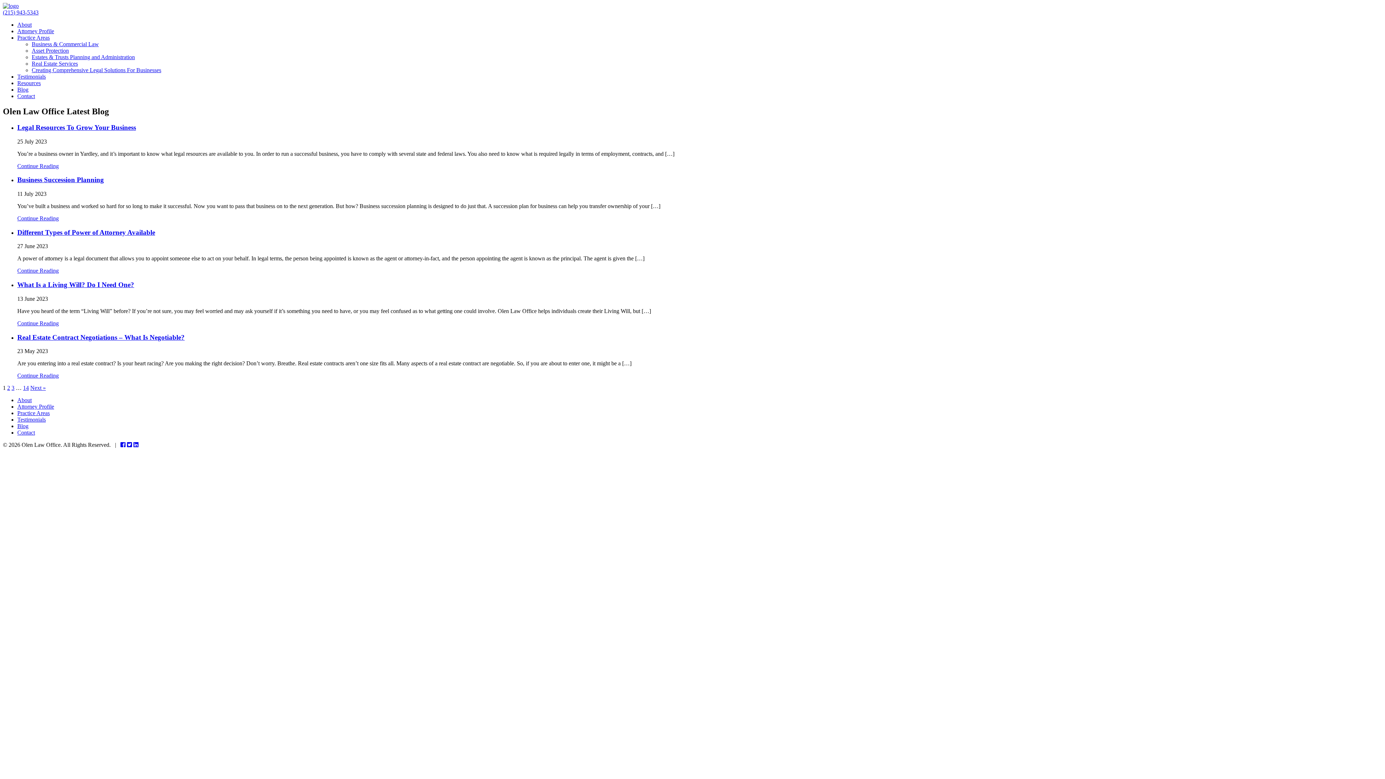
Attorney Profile (35, 31)
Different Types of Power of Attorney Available (86, 232)
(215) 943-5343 (21, 12)
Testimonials (31, 77)
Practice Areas (33, 38)
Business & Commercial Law (65, 44)
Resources (29, 83)
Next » (38, 388)
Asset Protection (50, 51)
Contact (26, 96)
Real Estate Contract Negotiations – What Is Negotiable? (101, 337)
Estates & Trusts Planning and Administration (83, 57)
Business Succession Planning (60, 180)
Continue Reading (38, 166)
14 (26, 388)
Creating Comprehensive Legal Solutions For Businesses (96, 70)
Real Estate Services (55, 64)
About (24, 25)
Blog (22, 90)
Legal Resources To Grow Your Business (76, 127)
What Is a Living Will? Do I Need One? (75, 285)
